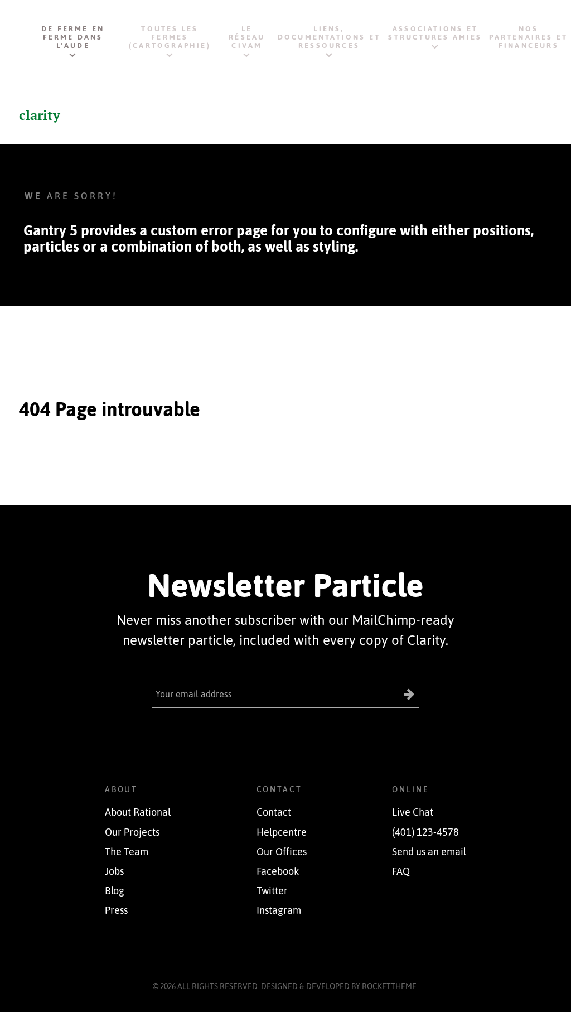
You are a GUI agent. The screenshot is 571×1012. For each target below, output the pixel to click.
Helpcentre (282, 832)
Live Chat (412, 812)
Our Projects (132, 832)
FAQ (401, 871)
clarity (39, 115)
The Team (126, 851)
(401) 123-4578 (425, 832)
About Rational (138, 812)
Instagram (279, 910)
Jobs (114, 871)
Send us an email (429, 851)
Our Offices (282, 851)
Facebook (278, 871)
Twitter (272, 891)
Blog (114, 891)
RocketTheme (389, 986)
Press (116, 910)
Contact (274, 812)
